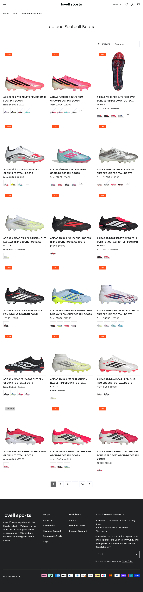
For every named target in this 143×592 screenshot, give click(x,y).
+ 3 (128, 114)
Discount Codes (77, 525)
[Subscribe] (136, 554)
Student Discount (78, 530)
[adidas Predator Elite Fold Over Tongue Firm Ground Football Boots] (118, 71)
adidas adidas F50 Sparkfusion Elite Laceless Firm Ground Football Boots (24, 242)
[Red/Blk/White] (114, 114)
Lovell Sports (16, 576)
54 (82, 484)
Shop (15, 13)
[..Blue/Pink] (74, 183)
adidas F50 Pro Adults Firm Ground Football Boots (24, 99)
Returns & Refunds (52, 536)
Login (45, 541)
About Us (47, 520)
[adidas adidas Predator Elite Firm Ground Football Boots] (24, 354)
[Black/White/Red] (100, 256)
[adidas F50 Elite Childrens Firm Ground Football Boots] (24, 144)
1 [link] (53, 484)
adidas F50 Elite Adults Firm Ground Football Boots (66, 99)
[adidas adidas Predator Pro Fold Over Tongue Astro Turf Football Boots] (118, 213)
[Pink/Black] (60, 183)
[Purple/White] (6, 111)
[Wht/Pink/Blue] (27, 111)
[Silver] (107, 183)
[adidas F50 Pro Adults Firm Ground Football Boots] (24, 71)
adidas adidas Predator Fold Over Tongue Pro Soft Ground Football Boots (118, 455)
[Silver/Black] (100, 183)
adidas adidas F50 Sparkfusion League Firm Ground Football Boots (68, 383)
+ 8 (81, 111)
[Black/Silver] (67, 183)
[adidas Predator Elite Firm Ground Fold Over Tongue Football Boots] (71, 285)
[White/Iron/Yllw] (53, 397)
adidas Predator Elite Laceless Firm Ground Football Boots (24, 453)
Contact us (49, 525)
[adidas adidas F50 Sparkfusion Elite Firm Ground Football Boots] (118, 285)
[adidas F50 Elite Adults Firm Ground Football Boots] (71, 71)
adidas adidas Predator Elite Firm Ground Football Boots (23, 381)
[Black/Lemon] (13, 111)
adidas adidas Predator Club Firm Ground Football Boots (70, 453)
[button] (4, 4)
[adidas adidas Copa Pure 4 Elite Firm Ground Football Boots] (118, 144)
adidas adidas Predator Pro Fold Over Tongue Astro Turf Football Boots (117, 242)
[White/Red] (6, 183)
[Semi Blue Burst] (121, 324)
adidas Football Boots (32, 13)
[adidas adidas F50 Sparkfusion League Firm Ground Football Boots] (71, 354)
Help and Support (52, 530)
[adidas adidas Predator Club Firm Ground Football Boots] (71, 426)
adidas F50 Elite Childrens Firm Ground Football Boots (21, 171)
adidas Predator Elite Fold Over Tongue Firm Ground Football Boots (116, 101)
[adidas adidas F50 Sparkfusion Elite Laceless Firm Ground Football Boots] (24, 213)
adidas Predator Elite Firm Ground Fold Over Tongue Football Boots (71, 312)
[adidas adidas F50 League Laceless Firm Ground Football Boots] (71, 213)
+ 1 (127, 183)
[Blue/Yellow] (60, 324)
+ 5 (34, 111)
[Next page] (89, 484)
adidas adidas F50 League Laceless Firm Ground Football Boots (70, 240)
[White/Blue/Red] (107, 324)
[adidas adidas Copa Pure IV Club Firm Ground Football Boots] (24, 285)
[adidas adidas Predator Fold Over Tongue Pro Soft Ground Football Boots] (118, 426)
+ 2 (27, 183)
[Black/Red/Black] (53, 252)
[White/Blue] (121, 114)
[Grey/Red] (100, 114)
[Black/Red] (20, 111)
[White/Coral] (74, 324)
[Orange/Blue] (60, 111)
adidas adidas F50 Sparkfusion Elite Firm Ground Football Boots (118, 312)
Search (72, 520)
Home (6, 13)
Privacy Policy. (127, 561)
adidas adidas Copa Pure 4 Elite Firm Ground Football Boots (115, 171)
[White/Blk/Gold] (74, 111)
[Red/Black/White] (107, 256)
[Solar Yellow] (13, 183)
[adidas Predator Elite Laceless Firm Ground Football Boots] (24, 426)
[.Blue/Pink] (53, 183)
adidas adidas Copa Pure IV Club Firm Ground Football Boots (22, 312)
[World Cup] (53, 111)
